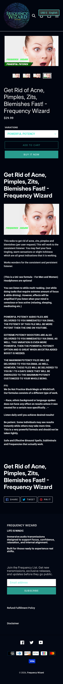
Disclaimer (13, 623)
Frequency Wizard (35, 672)
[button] (49, 13)
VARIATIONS (11, 127)
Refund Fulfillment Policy (21, 607)
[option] (16, 77)
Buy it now (31, 154)
